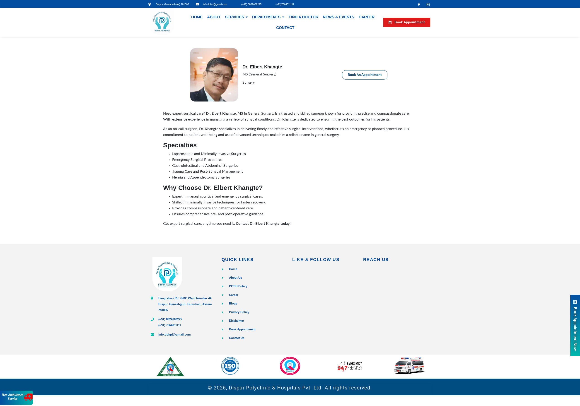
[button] (406, 22)
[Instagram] (428, 4)
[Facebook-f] (419, 4)
